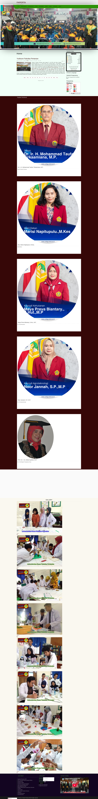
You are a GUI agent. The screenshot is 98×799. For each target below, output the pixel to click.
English (10, 798)
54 (37, 77)
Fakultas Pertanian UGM (22, 779)
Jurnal (50, 6)
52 (32, 77)
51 (30, 77)
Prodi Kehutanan (21, 794)
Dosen (36, 6)
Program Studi (30, 6)
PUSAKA (19, 788)
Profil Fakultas (23, 6)
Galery (60, 6)
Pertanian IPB (20, 781)
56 (42, 77)
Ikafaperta (19, 792)
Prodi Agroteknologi (21, 793)
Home (18, 6)
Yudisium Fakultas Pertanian (27, 59)
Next (54, 77)
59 (49, 77)
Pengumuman (41, 6)
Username (41, 778)
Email (63, 61)
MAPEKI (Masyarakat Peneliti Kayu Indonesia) (26, 787)
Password (41, 780)
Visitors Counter (74, 69)
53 (35, 77)
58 (46, 77)
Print (62, 61)
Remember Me (41, 781)
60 (51, 77)
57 (44, 77)
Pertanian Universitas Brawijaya (23, 783)
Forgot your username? (43, 784)
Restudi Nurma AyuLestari (53, 67)
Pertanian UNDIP (21, 782)
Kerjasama (55, 6)
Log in (41, 783)
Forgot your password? (43, 785)
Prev (28, 77)
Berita (46, 6)
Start (25, 77)
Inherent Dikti (20, 789)
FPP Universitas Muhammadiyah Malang (25, 780)
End (57, 77)
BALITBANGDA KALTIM (22, 786)
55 (39, 77)
